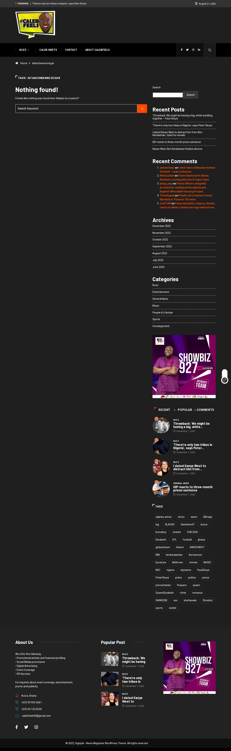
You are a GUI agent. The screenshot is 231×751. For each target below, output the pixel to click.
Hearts (180, 547)
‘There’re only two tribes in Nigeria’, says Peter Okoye (59, 3)
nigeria (170, 570)
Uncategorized (160, 326)
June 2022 (158, 267)
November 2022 (161, 232)
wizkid (172, 607)
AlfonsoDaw (167, 175)
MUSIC (207, 562)
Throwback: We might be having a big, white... (191, 425)
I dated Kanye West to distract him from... (189, 467)
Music (155, 305)
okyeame (185, 570)
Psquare (182, 585)
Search (156, 87)
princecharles (163, 585)
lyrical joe (161, 562)
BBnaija (207, 516)
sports (159, 607)
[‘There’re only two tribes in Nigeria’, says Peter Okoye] (110, 679)
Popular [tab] (185, 410)
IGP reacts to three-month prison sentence (176, 142)
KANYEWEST (197, 547)
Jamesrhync (167, 167)
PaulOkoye (203, 570)
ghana (201, 539)
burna (204, 524)
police (178, 577)
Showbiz (208, 600)
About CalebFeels (97, 49)
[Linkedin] (199, 49)
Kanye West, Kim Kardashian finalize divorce (177, 148)
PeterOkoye (162, 577)
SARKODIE (161, 600)
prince (205, 577)
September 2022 (162, 246)
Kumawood (195, 554)
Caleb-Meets (48, 49)
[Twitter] (187, 49)
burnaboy (161, 532)
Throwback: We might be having (133, 660)
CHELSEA (192, 532)
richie (183, 592)
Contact (71, 49)
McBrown (177, 562)
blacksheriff (188, 524)
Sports (156, 319)
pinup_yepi (166, 183)
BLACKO (170, 524)
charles (177, 532)
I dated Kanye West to (132, 699)
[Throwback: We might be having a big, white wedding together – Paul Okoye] (110, 659)
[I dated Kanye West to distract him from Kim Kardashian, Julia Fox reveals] (110, 699)
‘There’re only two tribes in (132, 679)
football (187, 539)
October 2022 (160, 239)
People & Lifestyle (162, 312)
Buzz (22, 49)
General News (160, 298)
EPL (174, 539)
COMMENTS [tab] (205, 410)
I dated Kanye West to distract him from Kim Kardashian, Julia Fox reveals (177, 134)
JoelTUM (165, 203)
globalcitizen (163, 547)
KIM (158, 554)
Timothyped (167, 195)
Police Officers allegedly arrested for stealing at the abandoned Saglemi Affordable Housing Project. (183, 187)
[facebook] (181, 49)
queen (196, 585)
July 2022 (158, 260)
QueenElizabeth (165, 592)
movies (193, 562)
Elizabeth (161, 539)
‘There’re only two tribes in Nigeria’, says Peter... (192, 446)
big (157, 524)
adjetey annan (164, 516)
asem (194, 516)
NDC (158, 570)
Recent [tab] (164, 410)
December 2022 (161, 226)
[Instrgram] (193, 49)
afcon (181, 516)
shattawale (190, 600)
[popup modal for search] (210, 50)
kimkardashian (174, 554)
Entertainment (160, 291)
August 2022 (159, 253)
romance (197, 592)
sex (176, 600)
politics (192, 577)
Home (23, 63)
